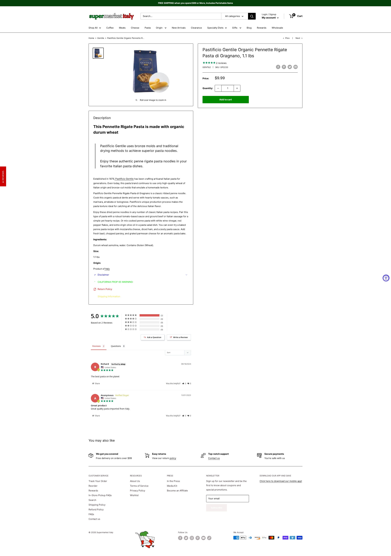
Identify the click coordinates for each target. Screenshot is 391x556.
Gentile (100, 38)
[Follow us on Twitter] (186, 538)
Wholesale (277, 27)
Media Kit (172, 485)
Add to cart (225, 99)
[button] (184, 383)
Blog (249, 27)
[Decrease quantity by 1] (218, 88)
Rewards (261, 27)
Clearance (196, 27)
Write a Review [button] (180, 337)
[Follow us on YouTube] (203, 538)
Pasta (148, 27)
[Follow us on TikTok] (209, 538)
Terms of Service (139, 485)
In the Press (173, 481)
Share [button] (97, 383)
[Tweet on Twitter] (290, 67)
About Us (135, 481)
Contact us (214, 458)
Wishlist (134, 495)
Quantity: (208, 88)
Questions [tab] (116, 346)
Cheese (135, 27)
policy (173, 458)
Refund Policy (96, 509)
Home (91, 38)
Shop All (93, 27)
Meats (122, 27)
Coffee (110, 27)
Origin (159, 27)
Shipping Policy (97, 504)
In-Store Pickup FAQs (100, 495)
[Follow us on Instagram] (192, 538)
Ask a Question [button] (154, 337)
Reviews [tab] (96, 346)
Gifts (235, 27)
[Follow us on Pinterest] (198, 538)
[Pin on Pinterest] (284, 67)
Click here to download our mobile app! (281, 481)
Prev (287, 38)
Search (92, 500)
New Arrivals (179, 27)
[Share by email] (295, 67)
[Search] (252, 16)
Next (298, 38)
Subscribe (216, 507)
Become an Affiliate (177, 490)
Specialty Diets (215, 27)
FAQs (91, 514)
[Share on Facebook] (278, 67)
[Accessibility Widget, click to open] (386, 278)
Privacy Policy (137, 490)
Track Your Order (98, 481)
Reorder (93, 485)
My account (269, 17)
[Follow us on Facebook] (180, 538)
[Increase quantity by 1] (237, 88)
